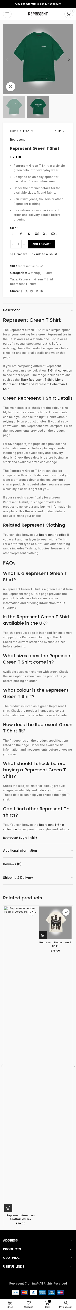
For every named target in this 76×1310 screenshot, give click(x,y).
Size (13, 228)
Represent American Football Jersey (20, 1217)
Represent (17, 139)
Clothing (34, 273)
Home (14, 130)
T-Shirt (27, 130)
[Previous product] (56, 131)
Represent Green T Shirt (36, 279)
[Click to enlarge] (10, 86)
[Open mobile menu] (7, 14)
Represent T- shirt (23, 284)
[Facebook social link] (22, 291)
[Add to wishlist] (31, 912)
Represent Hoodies (52, 534)
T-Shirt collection (60, 370)
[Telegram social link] (42, 291)
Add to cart (41, 244)
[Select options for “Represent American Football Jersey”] (8, 1208)
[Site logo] (38, 13)
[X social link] (26, 291)
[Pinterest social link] (31, 291)
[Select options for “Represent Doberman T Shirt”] (43, 935)
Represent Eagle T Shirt (20, 838)
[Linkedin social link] (36, 291)
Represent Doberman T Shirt (55, 944)
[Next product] (64, 131)
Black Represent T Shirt (37, 379)
